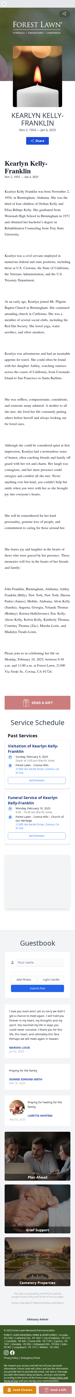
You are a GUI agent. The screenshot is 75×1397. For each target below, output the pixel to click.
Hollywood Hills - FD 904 (46, 1344)
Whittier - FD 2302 (49, 1347)
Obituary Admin (37, 1319)
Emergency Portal (30, 1358)
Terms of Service (48, 1296)
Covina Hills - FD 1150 (40, 1341)
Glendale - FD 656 (21, 1344)
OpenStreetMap (41, 1303)
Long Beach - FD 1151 (25, 1347)
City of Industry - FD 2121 (57, 1338)
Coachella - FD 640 (16, 1341)
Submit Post (37, 988)
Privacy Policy (26, 1296)
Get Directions (36, 780)
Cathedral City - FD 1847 (28, 1338)
